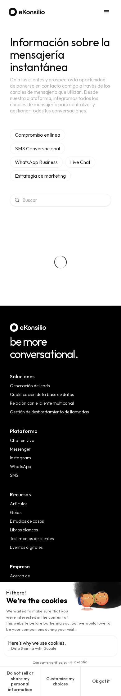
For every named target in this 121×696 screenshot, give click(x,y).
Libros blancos (24, 530)
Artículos (18, 504)
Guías (15, 512)
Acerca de (20, 576)
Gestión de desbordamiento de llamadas (49, 412)
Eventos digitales (26, 547)
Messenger (20, 449)
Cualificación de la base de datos (42, 394)
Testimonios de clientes (32, 538)
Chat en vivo (22, 440)
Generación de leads (30, 386)
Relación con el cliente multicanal (42, 403)
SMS (14, 475)
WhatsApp (20, 466)
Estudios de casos (27, 521)
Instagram (20, 458)
